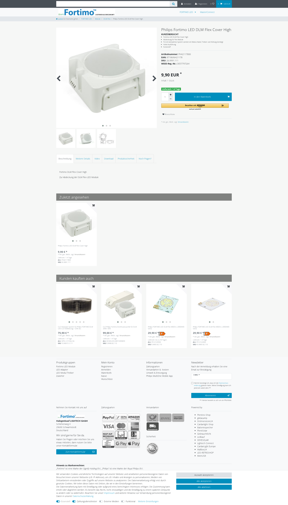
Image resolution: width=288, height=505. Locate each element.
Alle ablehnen (204, 487)
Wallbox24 (202, 449)
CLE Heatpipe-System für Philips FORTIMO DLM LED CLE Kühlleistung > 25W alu (75, 328)
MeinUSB (201, 455)
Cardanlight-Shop (205, 424)
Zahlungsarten (153, 366)
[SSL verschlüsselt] (152, 448)
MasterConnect (207, 12)
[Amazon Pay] (134, 417)
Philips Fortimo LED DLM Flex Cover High (73, 246)
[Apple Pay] (134, 443)
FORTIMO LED (187, 12)
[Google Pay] (121, 443)
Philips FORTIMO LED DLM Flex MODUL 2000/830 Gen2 (166, 328)
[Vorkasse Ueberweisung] (108, 443)
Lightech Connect (205, 443)
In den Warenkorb (202, 96)
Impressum (109, 493)
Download (108, 158)
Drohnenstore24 (205, 421)
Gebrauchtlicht (204, 433)
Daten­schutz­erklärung (83, 496)
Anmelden (106, 369)
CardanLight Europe (206, 446)
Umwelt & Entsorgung (156, 372)
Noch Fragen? (145, 158)
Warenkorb (106, 372)
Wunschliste (169, 114)
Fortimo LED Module (65, 366)
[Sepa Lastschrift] (121, 417)
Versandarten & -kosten (157, 369)
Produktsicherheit (126, 158)
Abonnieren (210, 395)
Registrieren (106, 366)
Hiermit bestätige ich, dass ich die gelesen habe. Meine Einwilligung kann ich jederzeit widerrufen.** (212, 385)
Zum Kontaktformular (75, 451)
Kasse (104, 375)
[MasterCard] (121, 426)
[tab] (65, 158)
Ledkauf (201, 436)
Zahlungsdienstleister (87, 501)
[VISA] (108, 426)
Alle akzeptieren (204, 481)
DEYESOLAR (202, 440)
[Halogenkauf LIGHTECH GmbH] (71, 415)
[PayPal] (108, 417)
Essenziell (65, 501)
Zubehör (60, 375)
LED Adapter (62, 369)
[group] (76, 223)
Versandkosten (183, 122)
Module (97, 19)
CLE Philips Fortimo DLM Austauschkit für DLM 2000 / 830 (120, 328)
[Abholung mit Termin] (152, 426)
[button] (195, 106)
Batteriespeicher (205, 427)
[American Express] (134, 426)
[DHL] (165, 417)
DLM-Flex (106, 19)
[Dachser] (178, 417)
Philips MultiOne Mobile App (159, 375)
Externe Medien (111, 501)
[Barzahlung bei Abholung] (121, 435)
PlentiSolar (202, 430)
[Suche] (173, 4)
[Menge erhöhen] (170, 95)
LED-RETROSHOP (205, 452)
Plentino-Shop (203, 414)
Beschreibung (64, 158)
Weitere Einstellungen (148, 501)
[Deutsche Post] (152, 417)
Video (97, 158)
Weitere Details (83, 158)
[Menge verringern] (170, 99)
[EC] (134, 435)
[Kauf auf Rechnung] (108, 435)
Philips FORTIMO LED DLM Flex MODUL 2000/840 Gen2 (211, 328)
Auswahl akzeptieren (204, 475)
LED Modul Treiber (65, 372)
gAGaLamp (202, 418)
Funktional (130, 501)
